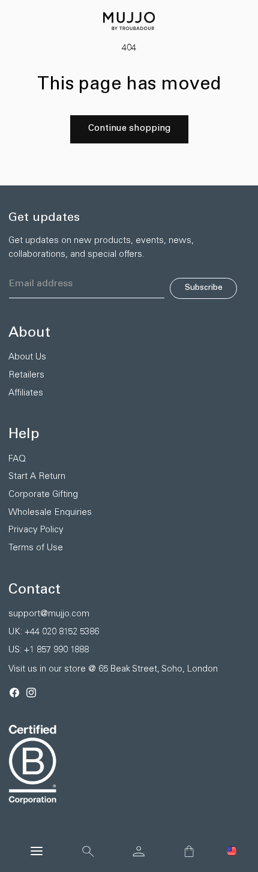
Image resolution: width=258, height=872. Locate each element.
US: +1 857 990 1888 (48, 650)
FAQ (17, 459)
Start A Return (36, 476)
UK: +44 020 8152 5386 (53, 632)
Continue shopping (129, 128)
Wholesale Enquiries (50, 512)
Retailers (26, 375)
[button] (231, 851)
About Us (27, 357)
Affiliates (25, 393)
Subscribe (204, 288)
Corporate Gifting (43, 494)
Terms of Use (35, 548)
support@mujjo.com (48, 614)
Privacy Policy (36, 530)
